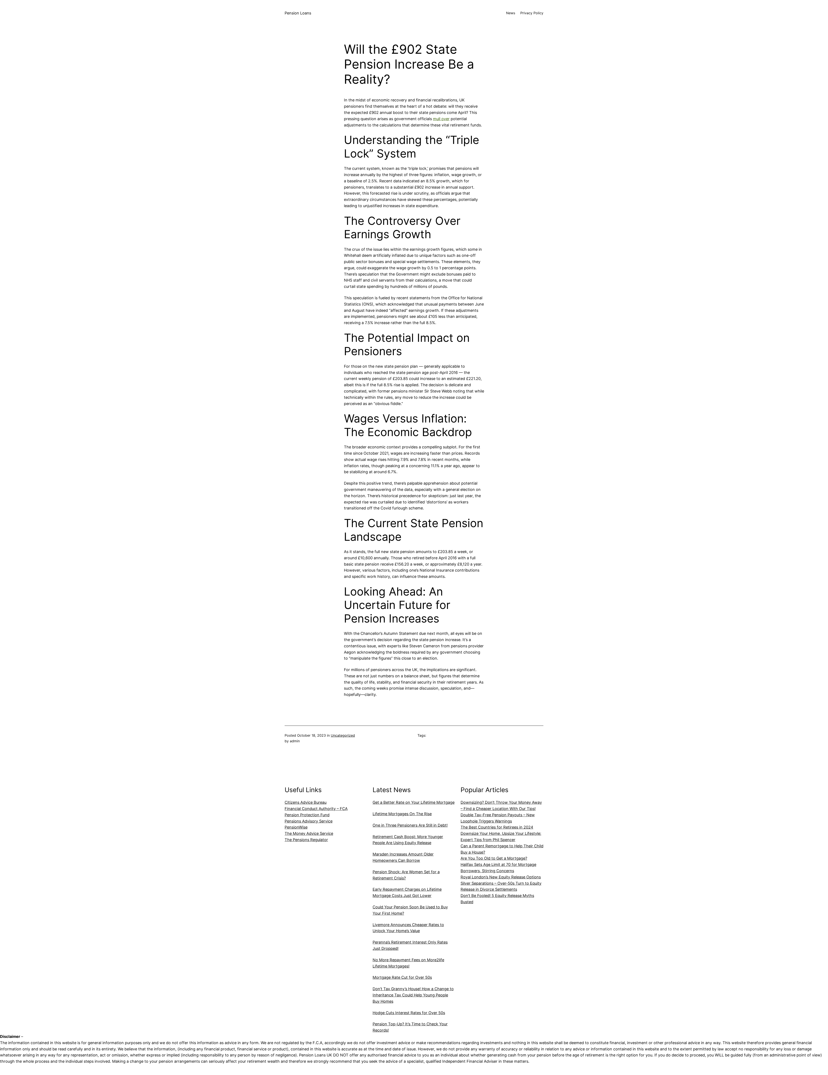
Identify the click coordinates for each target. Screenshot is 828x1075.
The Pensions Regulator (306, 839)
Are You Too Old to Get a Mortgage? (494, 858)
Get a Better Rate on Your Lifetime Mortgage (414, 802)
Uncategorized (343, 735)
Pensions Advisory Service (308, 821)
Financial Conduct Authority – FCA (316, 808)
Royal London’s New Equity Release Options (501, 877)
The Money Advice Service (309, 833)
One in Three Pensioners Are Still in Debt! (410, 825)
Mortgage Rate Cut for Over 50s (402, 977)
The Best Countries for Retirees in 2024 (497, 827)
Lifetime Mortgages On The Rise (402, 814)
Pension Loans (298, 13)
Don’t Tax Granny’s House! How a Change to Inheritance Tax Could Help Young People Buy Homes (413, 995)
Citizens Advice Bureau (305, 802)
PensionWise (296, 827)
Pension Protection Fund (307, 815)
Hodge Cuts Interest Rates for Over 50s (409, 1012)
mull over (441, 119)
